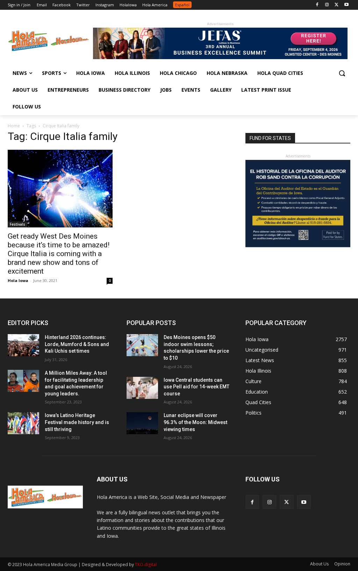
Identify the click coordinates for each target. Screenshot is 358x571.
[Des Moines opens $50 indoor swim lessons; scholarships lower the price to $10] (142, 345)
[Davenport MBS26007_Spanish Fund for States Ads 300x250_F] (297, 245)
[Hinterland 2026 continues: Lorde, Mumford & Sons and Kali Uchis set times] (23, 345)
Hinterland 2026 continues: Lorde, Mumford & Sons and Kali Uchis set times (77, 344)
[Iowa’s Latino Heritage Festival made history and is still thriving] (23, 423)
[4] (220, 57)
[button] (342, 73)
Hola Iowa (18, 280)
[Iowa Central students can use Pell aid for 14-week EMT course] (142, 388)
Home (14, 126)
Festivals (17, 224)
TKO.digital (146, 565)
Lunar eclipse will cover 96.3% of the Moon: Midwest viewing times (195, 422)
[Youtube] (346, 5)
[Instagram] (327, 5)
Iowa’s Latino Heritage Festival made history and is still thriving (77, 422)
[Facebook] (317, 5)
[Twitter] (336, 5)
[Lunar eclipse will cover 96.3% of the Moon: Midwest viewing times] (142, 423)
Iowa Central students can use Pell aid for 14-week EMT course (196, 386)
